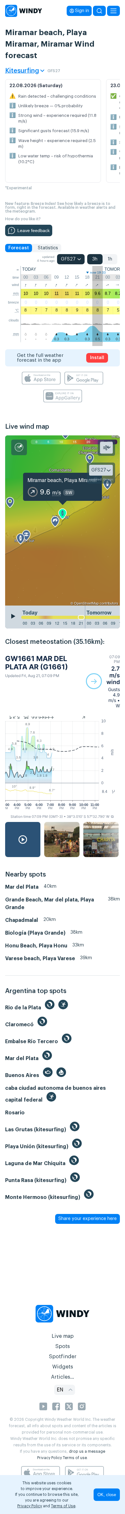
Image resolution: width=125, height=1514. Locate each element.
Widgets (62, 1366)
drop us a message (87, 1451)
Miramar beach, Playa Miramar (62, 480)
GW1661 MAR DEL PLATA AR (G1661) (36, 662)
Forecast (18, 248)
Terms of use (75, 1458)
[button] (103, 681)
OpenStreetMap (86, 603)
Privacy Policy (49, 1458)
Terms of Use (63, 1506)
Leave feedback (33, 230)
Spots (62, 1346)
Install (97, 358)
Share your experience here (87, 1218)
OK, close (106, 1494)
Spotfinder (63, 1356)
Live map (63, 1336)
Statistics (48, 248)
